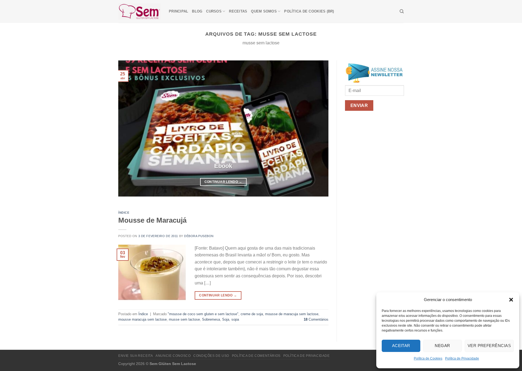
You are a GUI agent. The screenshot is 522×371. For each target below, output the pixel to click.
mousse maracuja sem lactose (142, 319)
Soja (225, 319)
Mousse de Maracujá (152, 220)
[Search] (402, 11)
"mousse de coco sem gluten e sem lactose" (203, 314)
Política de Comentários (256, 356)
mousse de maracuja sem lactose (291, 314)
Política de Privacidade (462, 358)
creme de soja (252, 314)
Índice (123, 212)
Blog (197, 11)
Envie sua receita (135, 356)
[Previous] (129, 128)
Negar (442, 345)
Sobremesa (211, 319)
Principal (178, 11)
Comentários (316, 319)
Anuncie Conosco (173, 356)
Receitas (238, 11)
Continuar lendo (223, 181)
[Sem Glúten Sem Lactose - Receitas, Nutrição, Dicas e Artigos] (139, 11)
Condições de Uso (211, 356)
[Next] (317, 128)
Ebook (223, 165)
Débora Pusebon (199, 236)
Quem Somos (264, 11)
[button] (511, 299)
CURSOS (214, 11)
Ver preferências (489, 345)
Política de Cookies (428, 358)
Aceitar (401, 345)
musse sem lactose (184, 319)
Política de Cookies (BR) (309, 11)
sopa (235, 319)
